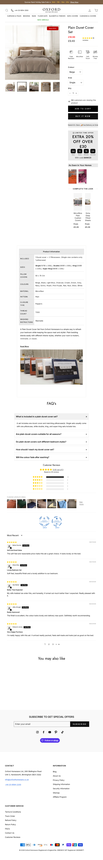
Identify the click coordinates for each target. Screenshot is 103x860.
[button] (87, 38)
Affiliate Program (60, 797)
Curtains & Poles (14, 16)
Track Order (10, 816)
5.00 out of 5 (58, 470)
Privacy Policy (58, 780)
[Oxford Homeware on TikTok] (62, 732)
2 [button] (48, 644)
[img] (12, 542)
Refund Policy (10, 820)
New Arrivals (43, 20)
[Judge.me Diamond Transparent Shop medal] (57, 521)
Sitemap (56, 793)
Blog (55, 772)
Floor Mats (42, 16)
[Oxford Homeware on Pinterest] (55, 732)
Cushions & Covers (88, 16)
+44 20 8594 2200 (13, 785)
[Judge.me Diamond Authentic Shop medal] (44, 521)
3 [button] (53, 644)
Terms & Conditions (13, 812)
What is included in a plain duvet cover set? (37, 416)
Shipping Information (61, 784)
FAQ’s (7, 829)
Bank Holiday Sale (58, 20)
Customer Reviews (12, 837)
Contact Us (9, 833)
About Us (57, 776)
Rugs (34, 16)
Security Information (61, 788)
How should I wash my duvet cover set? (35, 449)
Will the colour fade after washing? (32, 457)
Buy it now (83, 116)
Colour (71, 67)
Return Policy (10, 824)
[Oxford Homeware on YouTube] (49, 732)
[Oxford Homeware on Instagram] (37, 732)
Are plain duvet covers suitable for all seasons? (38, 434)
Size (70, 78)
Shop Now (74, 2)
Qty (69, 88)
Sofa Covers (72, 16)
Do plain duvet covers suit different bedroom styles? (41, 441)
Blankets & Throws (57, 16)
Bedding (26, 16)
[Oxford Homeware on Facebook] (43, 732)
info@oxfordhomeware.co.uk (17, 780)
